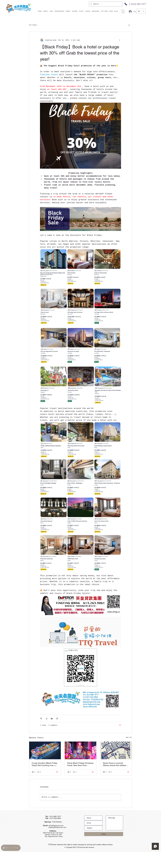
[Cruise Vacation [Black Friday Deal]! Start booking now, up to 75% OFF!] (45, 750)
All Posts (33, 25)
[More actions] (119, 40)
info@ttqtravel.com (56, 825)
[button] (129, 25)
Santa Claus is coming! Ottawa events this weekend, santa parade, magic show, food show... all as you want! (115, 764)
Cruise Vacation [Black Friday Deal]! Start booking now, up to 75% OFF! (44, 764)
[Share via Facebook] (41, 718)
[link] (123, 11)
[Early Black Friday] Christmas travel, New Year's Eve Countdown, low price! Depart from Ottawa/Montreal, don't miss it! (80, 764)
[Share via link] (57, 718)
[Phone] (125, 4)
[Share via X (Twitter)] (46, 718)
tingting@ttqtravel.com (53, 827)
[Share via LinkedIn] (52, 718)
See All (129, 737)
